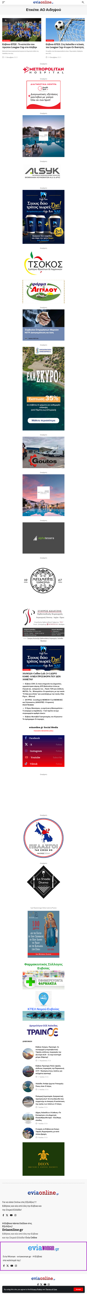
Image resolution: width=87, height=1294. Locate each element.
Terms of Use (51, 1289)
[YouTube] (11, 1215)
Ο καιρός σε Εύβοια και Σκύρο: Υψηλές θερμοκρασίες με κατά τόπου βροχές (47, 1131)
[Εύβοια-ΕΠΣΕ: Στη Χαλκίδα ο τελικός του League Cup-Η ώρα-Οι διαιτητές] (65, 29)
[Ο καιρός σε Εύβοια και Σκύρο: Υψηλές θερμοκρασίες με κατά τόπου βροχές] (28, 1133)
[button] (78, 1289)
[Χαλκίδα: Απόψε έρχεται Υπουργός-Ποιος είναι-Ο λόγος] (28, 1086)
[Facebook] (43, 738)
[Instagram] (43, 751)
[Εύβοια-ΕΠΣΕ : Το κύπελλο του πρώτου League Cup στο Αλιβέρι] (21, 29)
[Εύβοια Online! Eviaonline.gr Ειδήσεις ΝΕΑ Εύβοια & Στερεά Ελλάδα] (43, 2)
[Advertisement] (43, 793)
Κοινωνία (26, 669)
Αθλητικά (6, 40)
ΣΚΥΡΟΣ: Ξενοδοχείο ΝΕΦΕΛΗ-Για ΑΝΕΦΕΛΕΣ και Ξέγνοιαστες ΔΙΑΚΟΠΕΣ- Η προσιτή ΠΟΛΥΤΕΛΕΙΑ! (43, 702)
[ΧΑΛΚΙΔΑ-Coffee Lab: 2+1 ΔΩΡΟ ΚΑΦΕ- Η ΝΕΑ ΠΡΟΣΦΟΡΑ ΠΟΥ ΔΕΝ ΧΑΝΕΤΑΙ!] (43, 658)
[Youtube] (43, 757)
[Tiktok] (43, 764)
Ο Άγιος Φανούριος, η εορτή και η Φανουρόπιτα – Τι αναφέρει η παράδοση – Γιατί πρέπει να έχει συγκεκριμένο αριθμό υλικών (43, 710)
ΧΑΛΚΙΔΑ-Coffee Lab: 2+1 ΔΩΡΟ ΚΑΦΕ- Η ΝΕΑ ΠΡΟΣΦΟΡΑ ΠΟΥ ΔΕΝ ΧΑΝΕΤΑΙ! (41, 676)
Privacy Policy (36, 1289)
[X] (43, 745)
